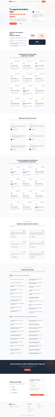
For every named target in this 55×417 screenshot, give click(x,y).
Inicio (20, 1)
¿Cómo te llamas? (32, 381)
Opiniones (28, 1)
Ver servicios (20, 23)
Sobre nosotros (29, 411)
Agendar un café (27, 369)
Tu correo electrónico (32, 385)
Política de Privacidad (40, 406)
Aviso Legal (39, 405)
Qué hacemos (24, 1)
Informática (32, 1)
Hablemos (43, 1)
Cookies (38, 407)
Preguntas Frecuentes (37, 1)
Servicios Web (29, 406)
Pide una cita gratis (13, 23)
